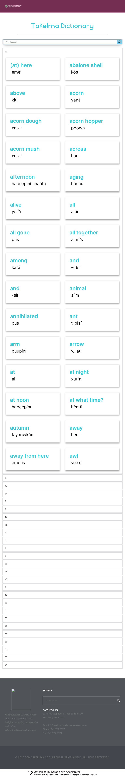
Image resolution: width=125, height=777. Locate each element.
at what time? (86, 400)
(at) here (21, 65)
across (77, 149)
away (76, 428)
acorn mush (25, 149)
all (72, 205)
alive (15, 205)
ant (73, 316)
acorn (76, 93)
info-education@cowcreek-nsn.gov (68, 725)
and (74, 260)
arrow (76, 344)
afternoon (22, 177)
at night (79, 372)
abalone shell (86, 65)
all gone (20, 232)
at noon (19, 400)
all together (83, 232)
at (12, 372)
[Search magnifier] (119, 42)
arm (15, 344)
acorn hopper (86, 121)
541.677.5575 (57, 729)
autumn (19, 428)
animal (77, 288)
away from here (29, 456)
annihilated (24, 316)
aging (76, 177)
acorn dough (26, 121)
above (17, 93)
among (18, 260)
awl (73, 456)
